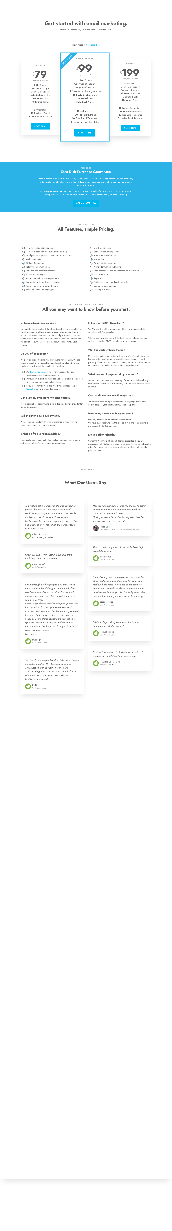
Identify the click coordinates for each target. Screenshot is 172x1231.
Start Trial (40, 126)
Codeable (30, 389)
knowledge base (37, 371)
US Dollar (90, 44)
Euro (98, 44)
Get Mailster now (86, 203)
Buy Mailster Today (121, 1222)
